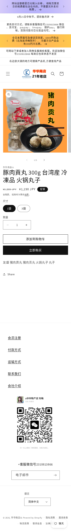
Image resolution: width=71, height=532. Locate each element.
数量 (5, 217)
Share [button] (11, 274)
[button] (8, 73)
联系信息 (37, 523)
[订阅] (55, 475)
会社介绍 (14, 386)
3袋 (23, 208)
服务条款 (63, 517)
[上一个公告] (7, 6)
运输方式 (14, 362)
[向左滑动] (26, 160)
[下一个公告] (63, 6)
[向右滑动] (44, 160)
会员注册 (14, 338)
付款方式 (14, 350)
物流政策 (24, 523)
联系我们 (14, 374)
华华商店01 (16, 517)
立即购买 (35, 250)
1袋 (9, 208)
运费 (27, 194)
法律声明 (50, 523)
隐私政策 (50, 517)
